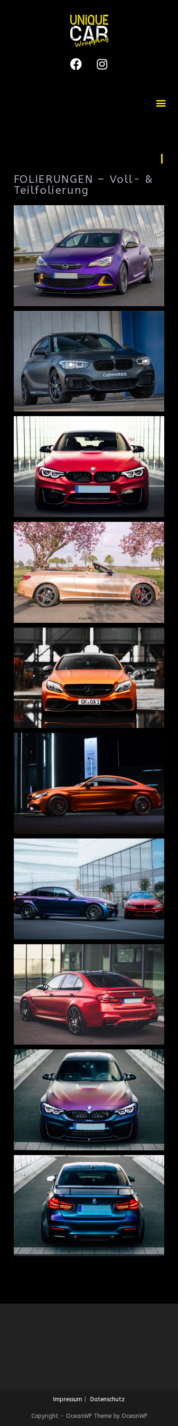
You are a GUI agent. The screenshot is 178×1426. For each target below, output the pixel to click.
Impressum (67, 1399)
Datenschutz (107, 1399)
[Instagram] (102, 64)
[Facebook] (76, 64)
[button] (161, 102)
